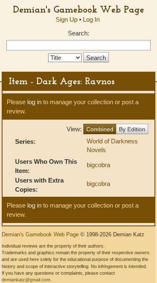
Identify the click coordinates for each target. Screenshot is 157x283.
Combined (99, 129)
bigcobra (98, 164)
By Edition (132, 129)
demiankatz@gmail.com (26, 279)
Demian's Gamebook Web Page (78, 9)
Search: (78, 33)
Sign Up (66, 19)
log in (34, 101)
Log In (91, 19)
